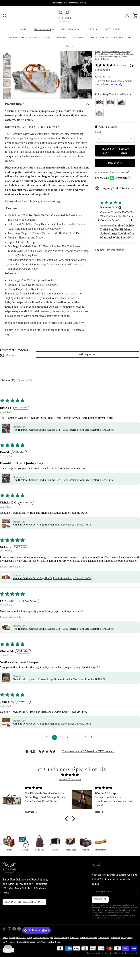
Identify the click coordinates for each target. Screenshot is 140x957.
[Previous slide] (17, 74)
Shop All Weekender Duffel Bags (116, 52)
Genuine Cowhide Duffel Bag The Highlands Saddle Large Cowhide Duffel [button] (52, 524)
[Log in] (125, 15)
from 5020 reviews (70, 779)
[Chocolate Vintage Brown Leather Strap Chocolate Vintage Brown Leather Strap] (99, 102)
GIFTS (91, 29)
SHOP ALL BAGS (42, 29)
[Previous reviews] (98, 220)
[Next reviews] (131, 220)
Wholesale (115, 937)
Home (97, 52)
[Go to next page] (93, 737)
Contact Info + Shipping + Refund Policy (51, 937)
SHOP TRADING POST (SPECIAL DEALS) (29, 37)
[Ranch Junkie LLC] (64, 15)
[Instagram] (9, 930)
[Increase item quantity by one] (131, 138)
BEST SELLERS (112, 29)
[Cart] (134, 15)
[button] (104, 65)
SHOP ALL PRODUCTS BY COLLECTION (111, 37)
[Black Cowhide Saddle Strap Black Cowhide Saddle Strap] (121, 102)
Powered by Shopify (95, 953)
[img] (70, 775)
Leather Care (103, 937)
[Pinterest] (19, 930)
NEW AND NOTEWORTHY (70, 37)
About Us (74, 937)
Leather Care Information (109, 249)
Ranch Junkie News (88, 937)
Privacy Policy (127, 937)
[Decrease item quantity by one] (98, 138)
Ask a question (87, 354)
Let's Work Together (45, 942)
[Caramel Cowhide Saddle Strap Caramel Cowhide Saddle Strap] (110, 102)
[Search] (5, 15)
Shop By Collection (17, 937)
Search (58, 942)
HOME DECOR (69, 29)
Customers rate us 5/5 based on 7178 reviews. (88, 751)
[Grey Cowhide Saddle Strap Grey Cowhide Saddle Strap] (99, 113)
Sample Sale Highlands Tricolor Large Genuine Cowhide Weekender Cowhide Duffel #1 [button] (59, 679)
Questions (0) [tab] (25, 380)
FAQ (68, 46)
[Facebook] (14, 930)
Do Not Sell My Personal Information (19, 942)
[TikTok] (4, 930)
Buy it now (115, 162)
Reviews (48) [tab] (8, 380)
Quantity (98, 132)
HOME (23, 29)
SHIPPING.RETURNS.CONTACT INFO (24, 902)
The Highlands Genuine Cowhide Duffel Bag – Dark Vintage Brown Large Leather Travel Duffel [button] (63, 429)
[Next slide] (87, 74)
